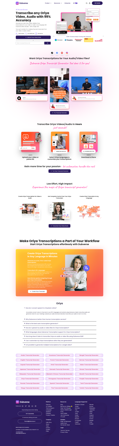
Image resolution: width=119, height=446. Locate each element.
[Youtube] (32, 406)
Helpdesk (48, 413)
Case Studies (63, 413)
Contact (48, 429)
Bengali (91, 420)
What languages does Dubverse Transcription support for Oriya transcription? (53, 332)
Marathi (91, 404)
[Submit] (47, 43)
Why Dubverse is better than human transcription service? (46, 319)
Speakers (48, 411)
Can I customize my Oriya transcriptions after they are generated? (49, 341)
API (74, 3)
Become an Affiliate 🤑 (66, 406)
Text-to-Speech (50, 408)
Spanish (77, 417)
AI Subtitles (49, 406)
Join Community (64, 415)
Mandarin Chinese (79, 404)
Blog (61, 404)
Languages (49, 410)
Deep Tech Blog (64, 408)
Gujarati (91, 415)
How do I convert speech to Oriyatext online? (41, 308)
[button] (59, 308)
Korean (91, 406)
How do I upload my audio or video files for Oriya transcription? (47, 328)
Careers (48, 427)
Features (48, 404)
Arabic (76, 415)
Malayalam (92, 408)
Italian (91, 411)
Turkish (77, 411)
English (77, 422)
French (91, 418)
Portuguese (78, 420)
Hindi (90, 413)
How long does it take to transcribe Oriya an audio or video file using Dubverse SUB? (55, 336)
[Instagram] (35, 406)
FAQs (47, 431)
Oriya (90, 422)
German (91, 417)
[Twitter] (26, 406)
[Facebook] (22, 406)
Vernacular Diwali (65, 425)
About (47, 424)
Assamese (77, 424)
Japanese (92, 410)
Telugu (77, 406)
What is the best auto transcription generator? (42, 323)
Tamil (76, 413)
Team (47, 426)
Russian (77, 418)
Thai (76, 410)
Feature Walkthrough (66, 410)
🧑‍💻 (70, 408)
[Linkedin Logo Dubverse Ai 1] (29, 406)
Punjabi (91, 424)
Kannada (77, 408)
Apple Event (63, 423)
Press (61, 411)
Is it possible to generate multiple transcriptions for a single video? (49, 345)
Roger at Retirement (65, 421)
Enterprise (67, 3)
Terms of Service (64, 430)
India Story (49, 422)
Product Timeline (50, 415)
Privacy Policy (64, 432)
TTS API (62, 417)
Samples (62, 419)
